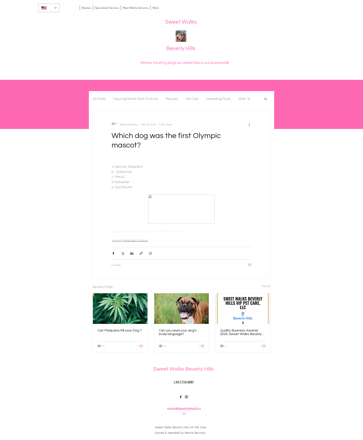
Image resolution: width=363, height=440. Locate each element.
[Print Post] (150, 253)
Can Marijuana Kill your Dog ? (119, 330)
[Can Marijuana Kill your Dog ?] (120, 308)
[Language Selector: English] (48, 8)
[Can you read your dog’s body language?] (181, 308)
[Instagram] (186, 397)
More (242, 99)
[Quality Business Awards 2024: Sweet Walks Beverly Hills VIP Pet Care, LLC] (243, 308)
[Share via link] (141, 253)
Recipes (172, 99)
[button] (265, 98)
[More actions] (249, 124)
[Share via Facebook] (113, 253)
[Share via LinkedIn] (132, 253)
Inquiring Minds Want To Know (135, 99)
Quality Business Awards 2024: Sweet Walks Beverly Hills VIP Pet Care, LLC (240, 332)
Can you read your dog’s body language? (178, 332)
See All (266, 286)
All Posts (99, 99)
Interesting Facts (218, 99)
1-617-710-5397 (184, 382)
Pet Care (192, 99)
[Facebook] (181, 397)
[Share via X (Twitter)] (122, 253)
